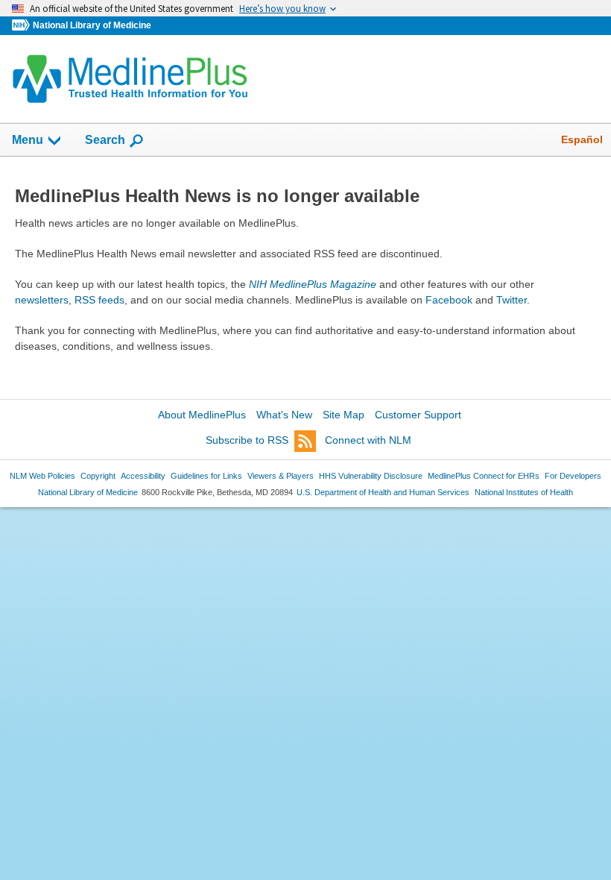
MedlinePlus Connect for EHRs (483, 475)
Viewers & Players (280, 475)
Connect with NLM (368, 440)
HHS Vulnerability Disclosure (370, 475)
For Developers (573, 475)
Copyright (97, 475)
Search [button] (105, 139)
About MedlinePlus (202, 415)
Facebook (448, 300)
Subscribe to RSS (247, 440)
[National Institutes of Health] (22, 26)
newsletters (42, 300)
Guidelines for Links (206, 475)
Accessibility (143, 475)
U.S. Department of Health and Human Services (383, 492)
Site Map (343, 415)
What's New (284, 415)
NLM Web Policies (42, 475)
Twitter (511, 300)
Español (582, 139)
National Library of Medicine (92, 25)
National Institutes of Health (524, 492)
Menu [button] (27, 139)
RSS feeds (99, 300)
